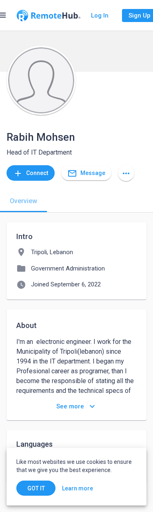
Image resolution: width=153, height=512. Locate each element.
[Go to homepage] (48, 15)
